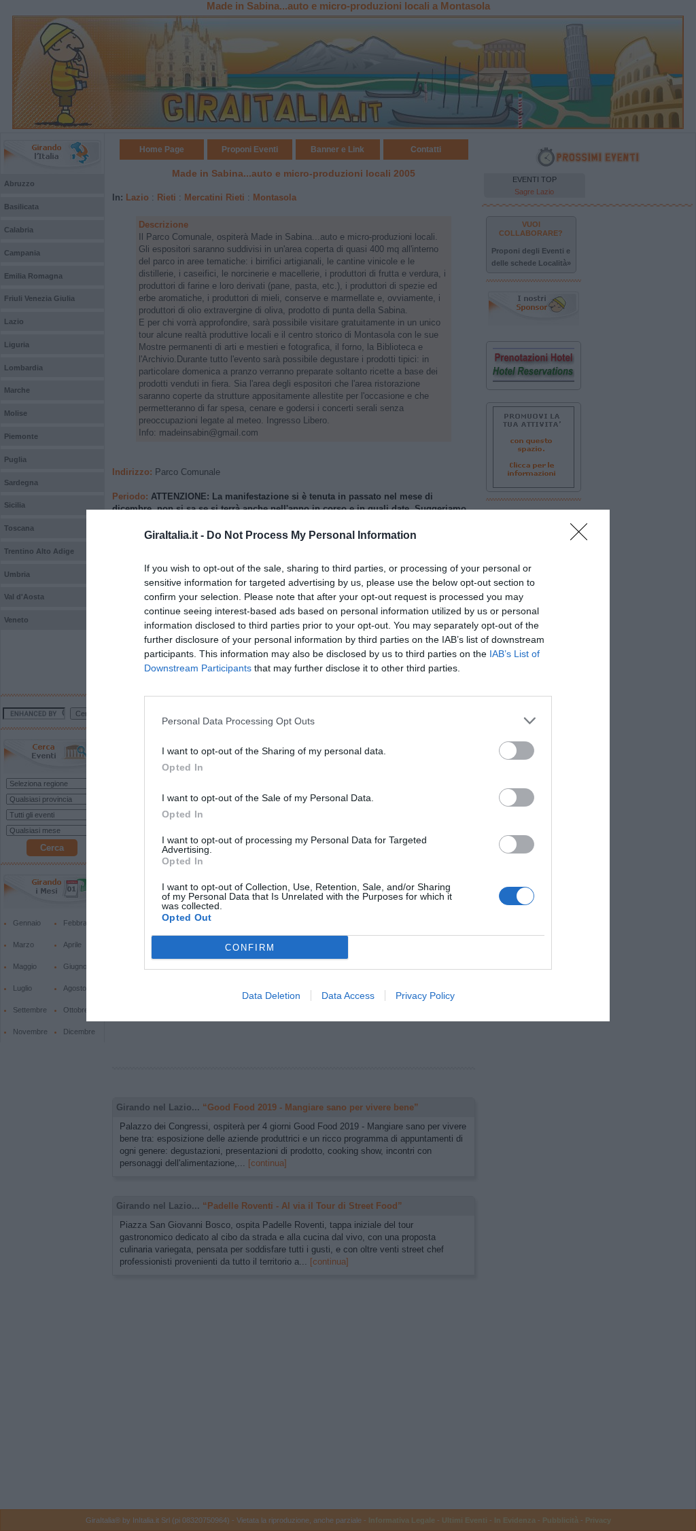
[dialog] (348, 765)
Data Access (348, 995)
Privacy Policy (425, 995)
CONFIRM (250, 948)
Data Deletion (271, 995)
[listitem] (348, 721)
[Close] (583, 536)
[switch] (516, 750)
